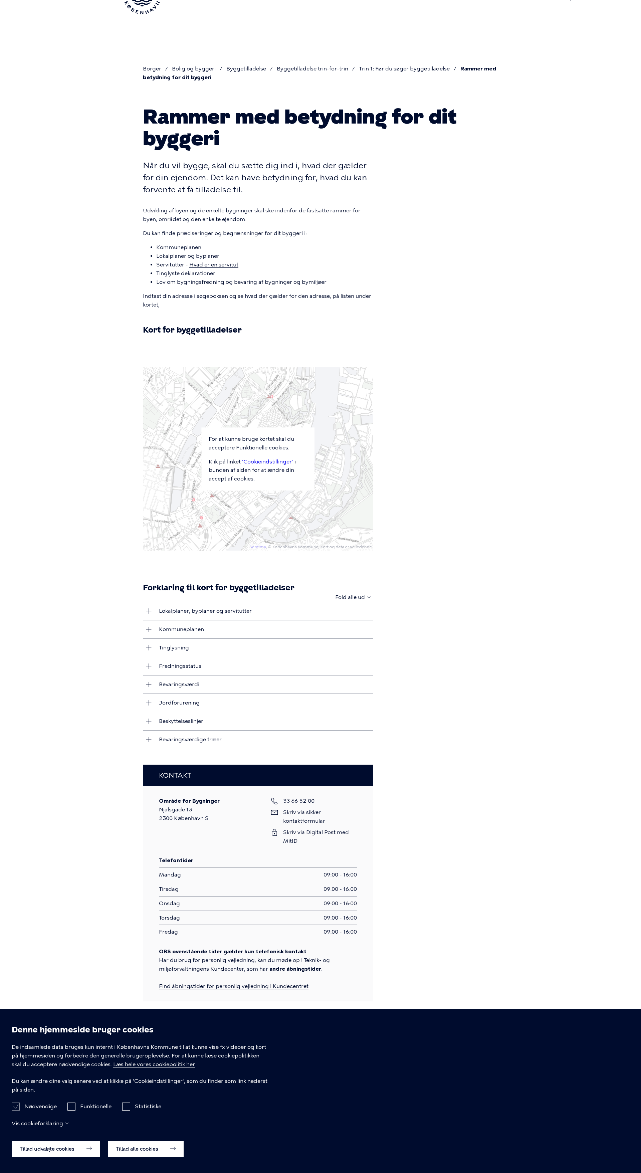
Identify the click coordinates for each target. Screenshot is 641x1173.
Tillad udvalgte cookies (48, 1149)
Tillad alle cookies (138, 1149)
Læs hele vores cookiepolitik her (154, 1064)
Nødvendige (40, 1106)
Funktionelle (96, 1106)
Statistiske (148, 1106)
